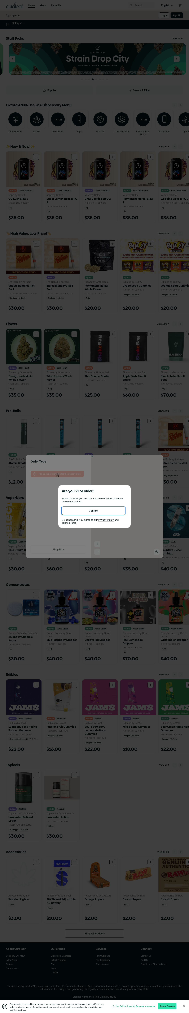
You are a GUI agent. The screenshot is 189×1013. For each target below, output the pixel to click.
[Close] (184, 1006)
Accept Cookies (167, 1006)
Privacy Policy (106, 520)
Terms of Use (69, 523)
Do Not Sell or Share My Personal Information (134, 1006)
